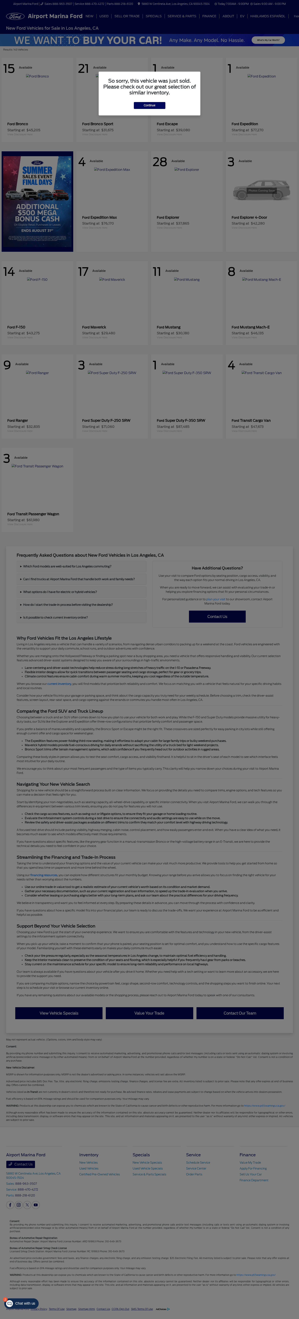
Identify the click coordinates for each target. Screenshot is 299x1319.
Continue (149, 105)
